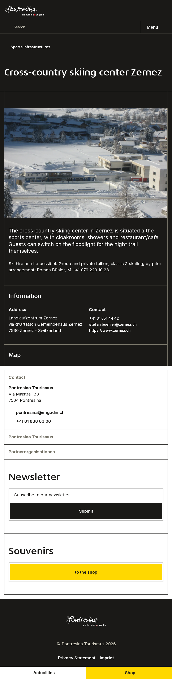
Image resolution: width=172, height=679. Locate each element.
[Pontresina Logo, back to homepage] (24, 10)
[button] (85, 296)
